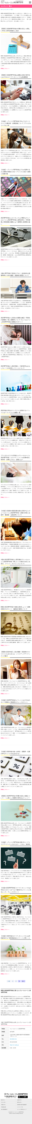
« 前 (9, 981)
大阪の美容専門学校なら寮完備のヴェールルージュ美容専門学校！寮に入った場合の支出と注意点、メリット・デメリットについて (15, 561)
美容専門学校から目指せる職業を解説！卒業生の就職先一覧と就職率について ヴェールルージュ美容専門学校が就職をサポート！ (16, 320)
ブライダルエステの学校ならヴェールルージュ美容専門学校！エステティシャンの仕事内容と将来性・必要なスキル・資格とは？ (15, 457)
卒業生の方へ (3, 1104)
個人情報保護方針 (4, 1109)
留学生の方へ (19, 1102)
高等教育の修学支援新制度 (21, 1104)
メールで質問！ (24, 1096)
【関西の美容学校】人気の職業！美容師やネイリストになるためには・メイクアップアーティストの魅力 (15, 654)
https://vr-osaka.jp (14, 1045)
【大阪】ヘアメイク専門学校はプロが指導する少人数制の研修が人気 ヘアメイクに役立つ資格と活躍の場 (16, 172)
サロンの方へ (3, 1102)
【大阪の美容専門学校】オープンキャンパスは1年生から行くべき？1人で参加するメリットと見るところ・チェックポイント (16, 890)
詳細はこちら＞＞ (5, 68)
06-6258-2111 (13, 1039)
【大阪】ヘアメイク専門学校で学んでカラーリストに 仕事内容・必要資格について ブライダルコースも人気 (16, 123)
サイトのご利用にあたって (21, 1109)
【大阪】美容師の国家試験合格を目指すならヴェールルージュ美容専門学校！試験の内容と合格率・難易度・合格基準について (15, 513)
